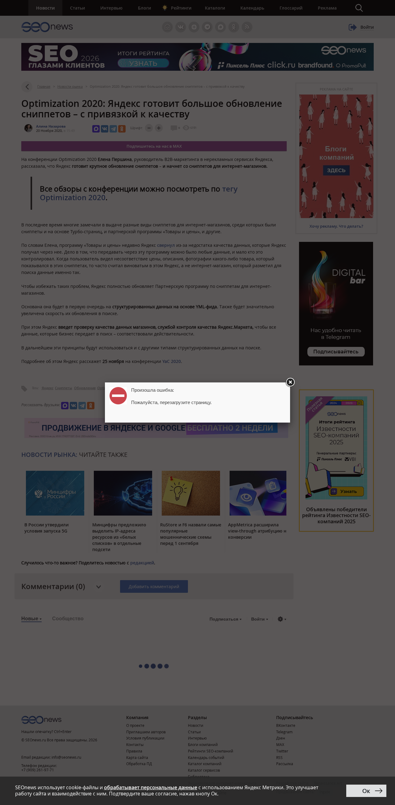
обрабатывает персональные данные (150, 787)
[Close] (290, 382)
